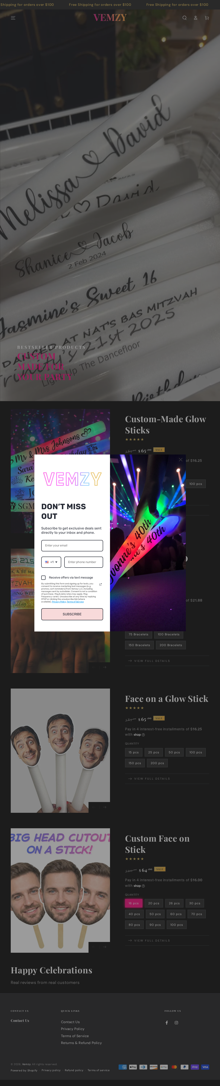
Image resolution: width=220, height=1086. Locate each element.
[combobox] (51, 562)
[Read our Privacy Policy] (100, 584)
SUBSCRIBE (72, 614)
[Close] (181, 460)
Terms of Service (75, 601)
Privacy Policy (59, 601)
